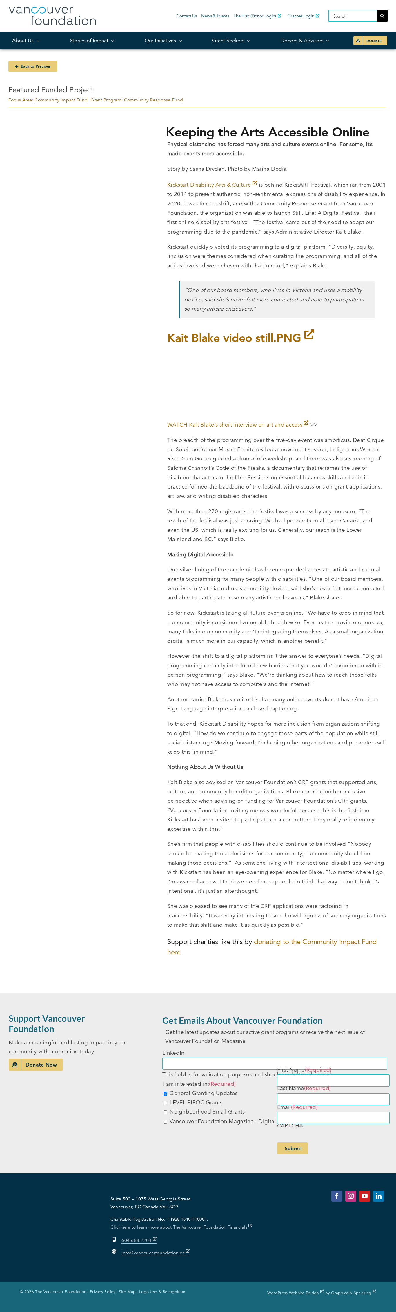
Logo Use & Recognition (162, 1291)
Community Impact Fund (61, 100)
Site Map (127, 1291)
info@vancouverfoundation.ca (153, 1253)
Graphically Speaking (352, 1292)
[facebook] (336, 1196)
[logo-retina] (52, 9)
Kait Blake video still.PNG (235, 338)
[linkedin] (378, 1196)
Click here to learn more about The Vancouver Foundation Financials (179, 1227)
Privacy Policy (102, 1291)
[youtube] (364, 1196)
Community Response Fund (153, 100)
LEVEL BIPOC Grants (196, 1102)
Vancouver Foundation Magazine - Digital (223, 1121)
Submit (293, 1148)
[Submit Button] (382, 16)
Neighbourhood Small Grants (207, 1111)
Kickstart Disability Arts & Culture (210, 184)
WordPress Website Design (293, 1292)
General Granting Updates (203, 1093)
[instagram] (350, 1196)
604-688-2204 (137, 1240)
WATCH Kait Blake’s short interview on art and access (235, 424)
